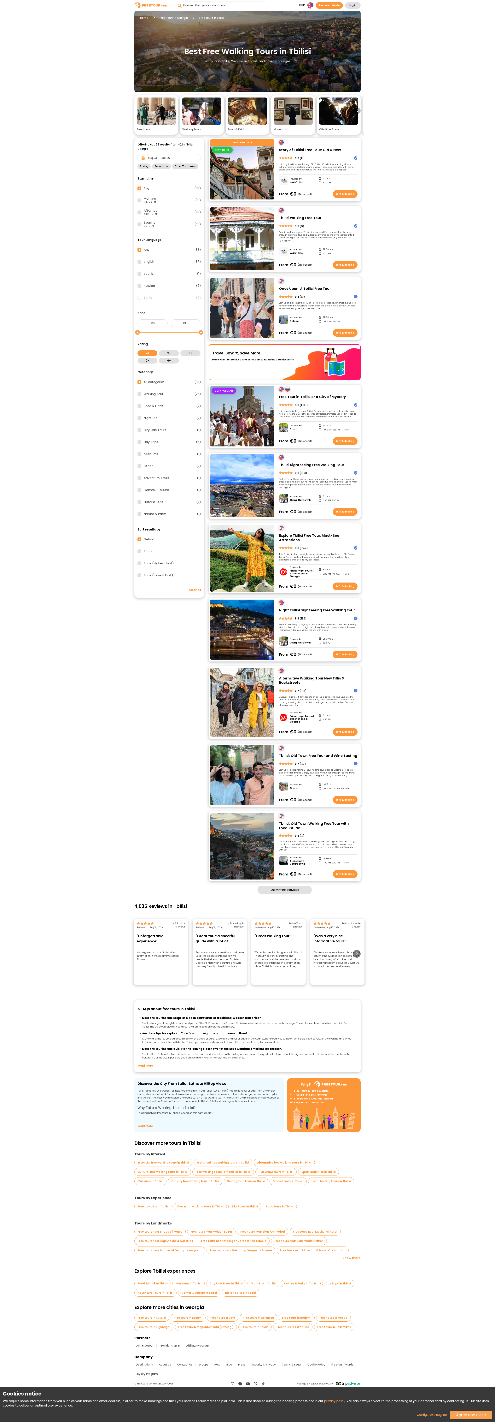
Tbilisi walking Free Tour (300, 218)
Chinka (294, 788)
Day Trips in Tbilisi (338, 1283)
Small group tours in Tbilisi (246, 1181)
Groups (203, 1364)
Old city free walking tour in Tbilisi (195, 1181)
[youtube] (248, 1383)
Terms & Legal (291, 1364)
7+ (147, 361)
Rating (148, 551)
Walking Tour (172, 394)
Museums (172, 454)
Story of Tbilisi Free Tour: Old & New (310, 150)
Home (144, 18)
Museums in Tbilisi (150, 1181)
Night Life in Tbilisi (263, 1283)
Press (241, 1364)
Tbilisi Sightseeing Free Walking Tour (311, 465)
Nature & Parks (172, 514)
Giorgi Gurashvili (300, 500)
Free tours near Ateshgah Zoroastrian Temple (233, 1241)
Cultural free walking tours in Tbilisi (163, 1172)
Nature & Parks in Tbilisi (300, 1283)
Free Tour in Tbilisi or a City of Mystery (312, 397)
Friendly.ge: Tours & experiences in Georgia (302, 573)
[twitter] (255, 1383)
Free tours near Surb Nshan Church (298, 1241)
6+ (169, 361)
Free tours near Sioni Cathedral (262, 1232)
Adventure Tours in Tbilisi (155, 1293)
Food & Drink (172, 406)
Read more (145, 1066)
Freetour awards (342, 1364)
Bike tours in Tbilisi (245, 1206)
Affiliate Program (197, 1346)
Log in (352, 5)
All (147, 353)
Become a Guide (329, 5)
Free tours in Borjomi (296, 1318)
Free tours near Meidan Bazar (211, 1232)
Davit (293, 429)
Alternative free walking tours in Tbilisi (284, 1162)
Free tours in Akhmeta (258, 1318)
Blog (229, 1364)
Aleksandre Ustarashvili (297, 862)
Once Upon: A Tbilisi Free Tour (305, 289)
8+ (190, 353)
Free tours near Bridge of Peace (160, 1232)
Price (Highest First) (159, 563)
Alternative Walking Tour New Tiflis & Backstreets (311, 680)
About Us (165, 1364)
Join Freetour (145, 1346)
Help (217, 1364)
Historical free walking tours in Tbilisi (223, 1162)
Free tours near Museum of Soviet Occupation (312, 1250)
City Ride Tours (172, 430)
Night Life (172, 418)
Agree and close (471, 1415)
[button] (156, 115)
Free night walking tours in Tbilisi (200, 1206)
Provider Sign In (170, 1346)
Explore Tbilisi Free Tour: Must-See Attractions (309, 537)
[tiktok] (263, 1383)
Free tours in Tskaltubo (293, 1327)
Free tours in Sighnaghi (154, 1327)
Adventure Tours (172, 478)
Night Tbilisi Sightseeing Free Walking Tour (317, 610)
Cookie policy (316, 1364)
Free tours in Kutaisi (152, 1318)
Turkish (172, 298)
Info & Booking (345, 194)
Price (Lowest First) (158, 575)
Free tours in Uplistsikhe (334, 1327)
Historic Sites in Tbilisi (240, 1293)
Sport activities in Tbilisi (318, 1172)
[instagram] (232, 1383)
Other (172, 466)
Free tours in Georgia (174, 18)
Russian (172, 286)
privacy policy (334, 1401)
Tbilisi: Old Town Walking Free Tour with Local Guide (314, 825)
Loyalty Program (147, 1374)
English (172, 262)
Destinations (144, 1364)
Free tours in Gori (222, 1318)
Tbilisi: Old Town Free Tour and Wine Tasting (318, 756)
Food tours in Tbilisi (280, 1206)
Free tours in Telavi (255, 1327)
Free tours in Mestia (333, 1318)
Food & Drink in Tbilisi (153, 1283)
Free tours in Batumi (188, 1318)
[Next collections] (357, 111)
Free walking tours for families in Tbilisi (223, 1172)
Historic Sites (172, 502)
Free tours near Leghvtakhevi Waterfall (165, 1241)
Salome (294, 321)
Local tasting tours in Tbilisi (331, 1181)
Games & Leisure (172, 490)
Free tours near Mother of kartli (315, 1232)
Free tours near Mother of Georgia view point (170, 1250)
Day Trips (172, 442)
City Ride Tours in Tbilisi (226, 1283)
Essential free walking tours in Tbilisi (163, 1162)
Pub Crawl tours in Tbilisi (276, 1172)
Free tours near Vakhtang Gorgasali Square (241, 1250)
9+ (169, 353)
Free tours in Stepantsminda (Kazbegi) (206, 1327)
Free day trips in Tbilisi (153, 1206)
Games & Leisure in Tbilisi (199, 1293)
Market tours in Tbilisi (288, 1181)
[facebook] (240, 1383)
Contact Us (184, 1364)
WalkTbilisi (296, 182)
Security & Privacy (263, 1364)
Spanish (172, 274)
